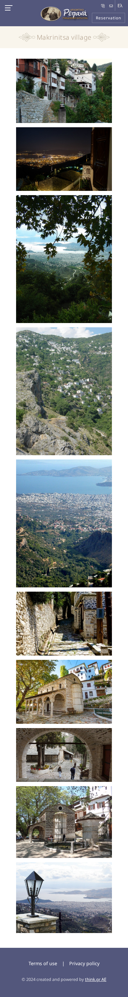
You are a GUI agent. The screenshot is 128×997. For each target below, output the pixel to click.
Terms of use (43, 963)
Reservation (108, 18)
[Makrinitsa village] (64, 92)
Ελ (119, 5)
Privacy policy (84, 963)
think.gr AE (95, 979)
